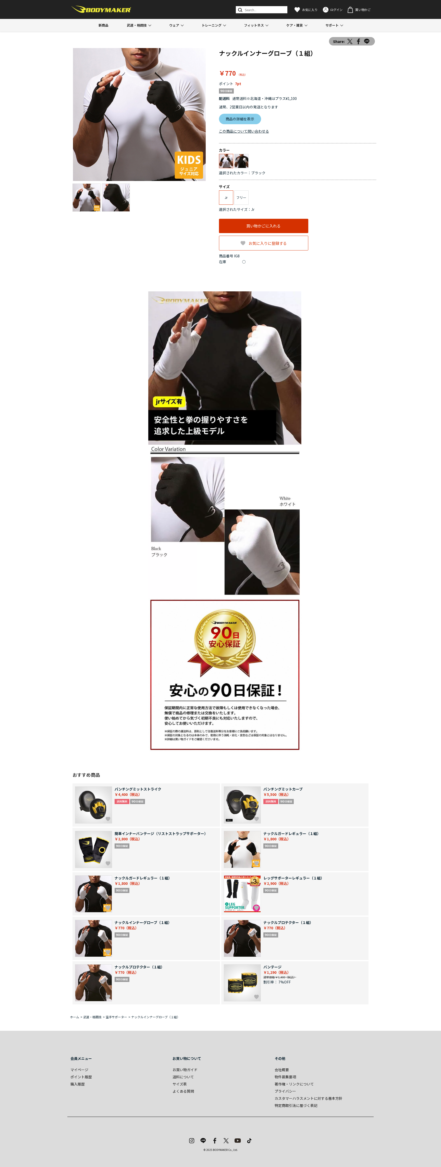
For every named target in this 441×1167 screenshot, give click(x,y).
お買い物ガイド (185, 1069)
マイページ (79, 1069)
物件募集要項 (285, 1076)
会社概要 (282, 1069)
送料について (183, 1076)
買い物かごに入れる (263, 225)
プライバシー (285, 1091)
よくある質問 (183, 1091)
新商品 (103, 25)
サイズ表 (180, 1083)
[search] (240, 9)
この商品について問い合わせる (244, 131)
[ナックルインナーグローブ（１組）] (139, 114)
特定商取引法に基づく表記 (296, 1105)
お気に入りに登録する (268, 243)
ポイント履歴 (81, 1076)
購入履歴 (77, 1083)
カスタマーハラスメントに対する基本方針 (308, 1098)
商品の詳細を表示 (240, 118)
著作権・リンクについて (294, 1083)
